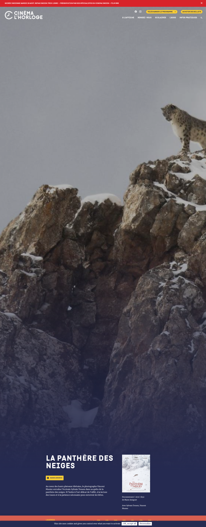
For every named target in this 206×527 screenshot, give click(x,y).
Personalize (145, 524)
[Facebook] (136, 12)
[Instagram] (140, 12)
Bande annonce (56, 478)
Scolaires (160, 18)
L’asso (173, 18)
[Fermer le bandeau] (201, 3)
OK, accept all (129, 524)
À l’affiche (128, 18)
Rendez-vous (145, 18)
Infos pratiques (188, 18)
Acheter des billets (191, 12)
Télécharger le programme (160, 12)
